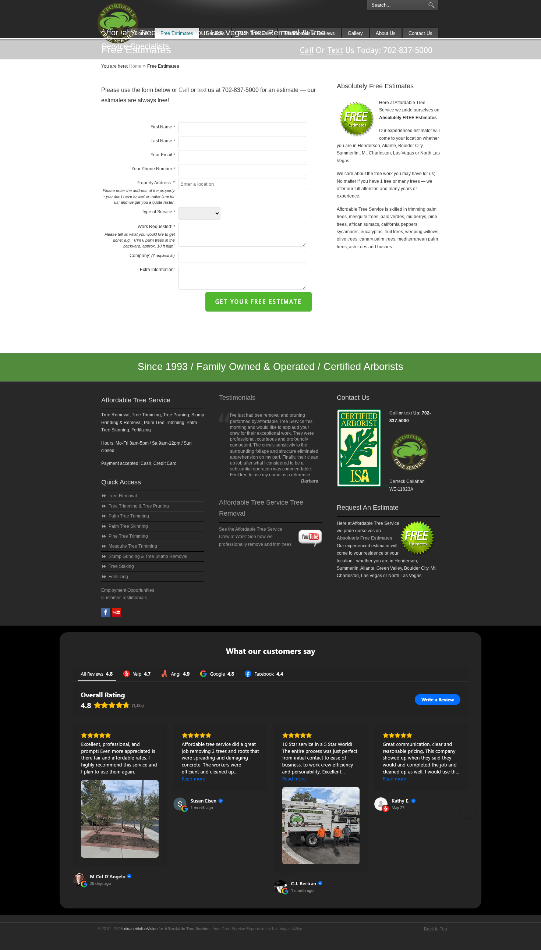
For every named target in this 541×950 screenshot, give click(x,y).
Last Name (163, 140)
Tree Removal (123, 495)
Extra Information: (157, 269)
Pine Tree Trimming (128, 536)
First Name (163, 126)
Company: (152, 255)
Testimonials (237, 397)
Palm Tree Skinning (128, 526)
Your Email (163, 154)
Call (183, 90)
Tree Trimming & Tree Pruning (139, 506)
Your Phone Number (153, 168)
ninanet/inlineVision (141, 928)
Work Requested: (140, 236)
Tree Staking (121, 566)
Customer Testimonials (124, 597)
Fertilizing (118, 576)
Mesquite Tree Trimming (133, 546)
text (201, 90)
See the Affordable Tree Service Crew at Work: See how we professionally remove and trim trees (255, 537)
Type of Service (158, 211)
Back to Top (435, 929)
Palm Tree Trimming (129, 516)
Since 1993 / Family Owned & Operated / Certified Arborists (270, 366)
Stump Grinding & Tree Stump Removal (148, 556)
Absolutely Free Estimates (364, 538)
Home (135, 66)
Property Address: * (139, 192)
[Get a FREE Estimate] (410, 476)
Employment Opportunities (127, 590)
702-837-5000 (407, 50)
